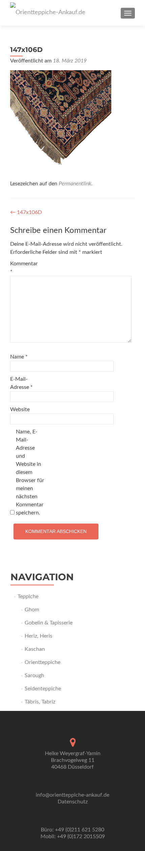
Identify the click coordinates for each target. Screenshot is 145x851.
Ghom (32, 609)
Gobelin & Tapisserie (48, 623)
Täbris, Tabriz (40, 701)
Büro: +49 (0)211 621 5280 (72, 829)
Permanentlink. (76, 183)
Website (20, 409)
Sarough (34, 675)
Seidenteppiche (43, 688)
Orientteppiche (42, 662)
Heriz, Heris (38, 636)
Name (19, 357)
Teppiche (28, 596)
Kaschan (35, 649)
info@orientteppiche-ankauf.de (72, 795)
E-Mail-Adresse (21, 383)
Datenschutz (73, 801)
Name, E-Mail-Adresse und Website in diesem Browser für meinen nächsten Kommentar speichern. (30, 472)
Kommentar (24, 267)
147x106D (26, 212)
